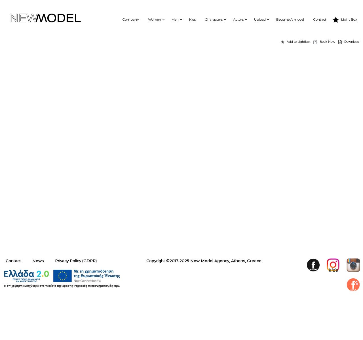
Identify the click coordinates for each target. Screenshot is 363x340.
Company (130, 19)
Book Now (327, 42)
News (38, 260)
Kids (192, 19)
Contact (319, 19)
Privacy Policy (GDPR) (76, 260)
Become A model (290, 19)
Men (175, 19)
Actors (238, 19)
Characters (214, 19)
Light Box (349, 19)
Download (351, 42)
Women (154, 19)
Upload (260, 19)
